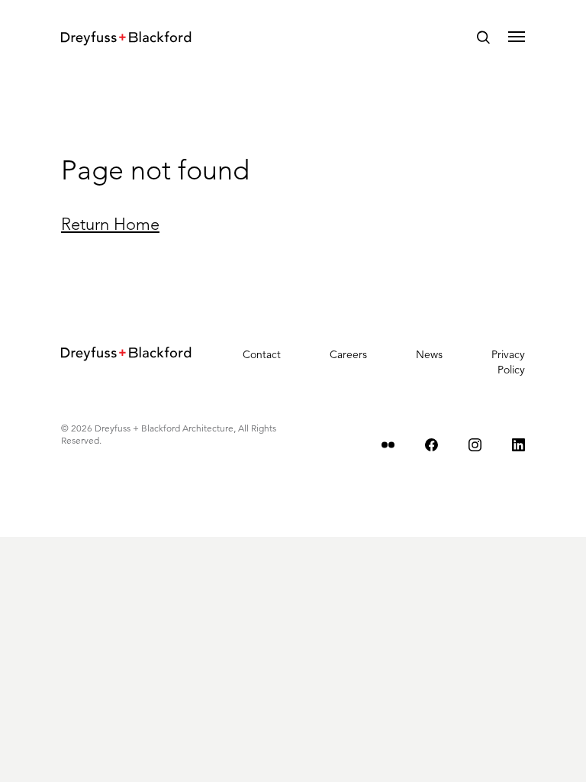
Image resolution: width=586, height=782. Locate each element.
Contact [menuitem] (262, 354)
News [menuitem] (429, 354)
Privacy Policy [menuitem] (508, 361)
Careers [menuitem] (348, 354)
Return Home (110, 224)
